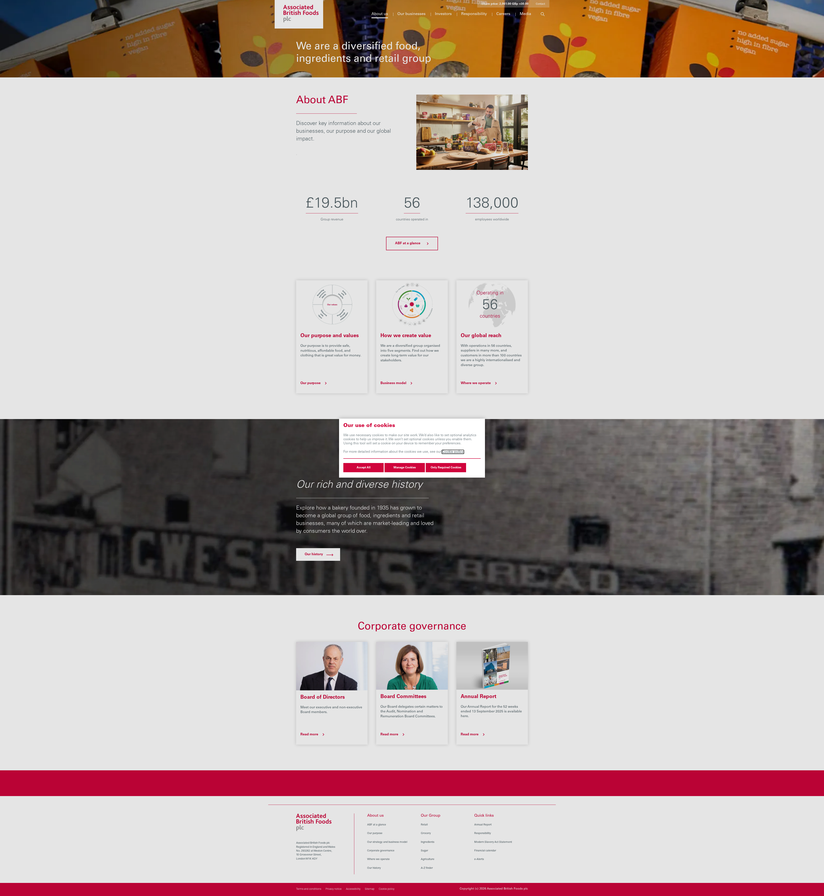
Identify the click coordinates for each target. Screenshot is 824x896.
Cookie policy (453, 452)
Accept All (364, 467)
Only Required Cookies (446, 467)
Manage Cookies (405, 467)
